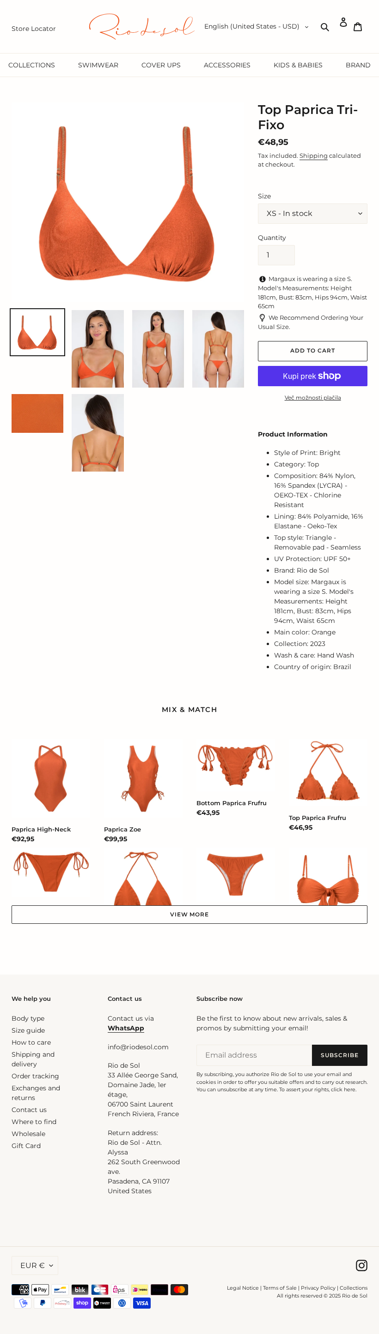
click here (343, 1089)
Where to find (34, 1122)
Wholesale (28, 1134)
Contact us (29, 1110)
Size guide (28, 1030)
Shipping (314, 155)
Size (264, 196)
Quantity (272, 237)
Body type (28, 1018)
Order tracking (35, 1076)
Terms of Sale (280, 1288)
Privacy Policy (319, 1288)
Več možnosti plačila (313, 397)
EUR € (32, 1265)
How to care (31, 1042)
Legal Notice (243, 1288)
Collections (353, 1288)
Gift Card (26, 1146)
